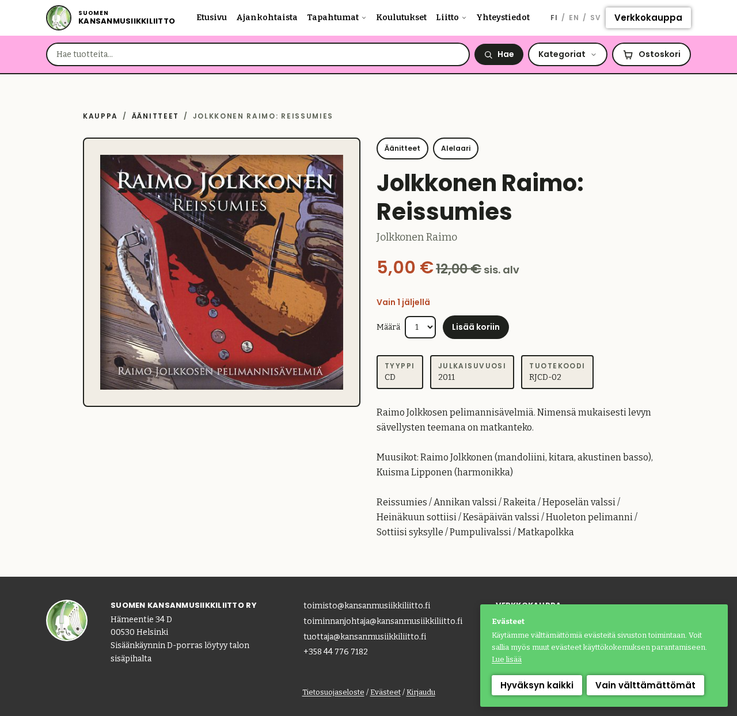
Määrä (388, 327)
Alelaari (455, 148)
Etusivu (211, 17)
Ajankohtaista (267, 17)
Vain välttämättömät (645, 685)
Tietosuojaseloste (333, 692)
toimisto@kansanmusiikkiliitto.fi (366, 606)
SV (595, 17)
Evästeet (385, 692)
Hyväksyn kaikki (536, 685)
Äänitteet (155, 116)
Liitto (447, 17)
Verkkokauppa (648, 18)
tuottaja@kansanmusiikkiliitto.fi (364, 637)
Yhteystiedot (503, 17)
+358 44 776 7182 (335, 652)
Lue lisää (507, 659)
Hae (505, 54)
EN (574, 17)
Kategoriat (562, 54)
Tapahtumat (333, 17)
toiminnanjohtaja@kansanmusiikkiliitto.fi (382, 621)
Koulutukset (401, 17)
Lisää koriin (476, 327)
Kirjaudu (421, 692)
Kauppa (100, 116)
